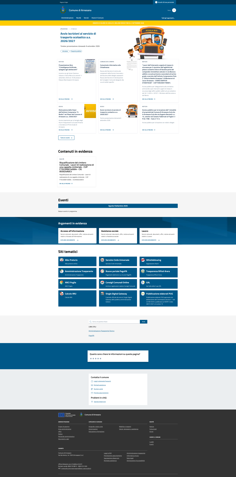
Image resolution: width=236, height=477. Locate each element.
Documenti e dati (63, 439)
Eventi (152, 444)
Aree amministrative (64, 429)
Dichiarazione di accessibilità (136, 461)
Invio (143, 322)
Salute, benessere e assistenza (128, 429)
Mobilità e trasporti (125, 426)
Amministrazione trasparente (136, 453)
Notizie (152, 426)
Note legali (130, 458)
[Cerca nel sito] (174, 10)
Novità (78, 18)
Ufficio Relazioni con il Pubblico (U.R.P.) (70, 464)
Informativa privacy (133, 456)
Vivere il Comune (98, 18)
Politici (60, 434)
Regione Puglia (64, 2)
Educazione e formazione (96, 431)
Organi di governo (63, 426)
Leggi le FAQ (108, 453)
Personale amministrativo (66, 436)
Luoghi (152, 442)
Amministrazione (67, 18)
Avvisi (151, 431)
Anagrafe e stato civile (96, 426)
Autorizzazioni (93, 429)
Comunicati (153, 429)
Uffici (59, 431)
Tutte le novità (65, 138)
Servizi (86, 18)
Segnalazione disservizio (111, 458)
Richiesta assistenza (110, 461)
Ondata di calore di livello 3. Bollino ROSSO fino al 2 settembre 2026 (118, 23)
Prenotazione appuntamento (113, 456)
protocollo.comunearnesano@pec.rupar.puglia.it (76, 468)
